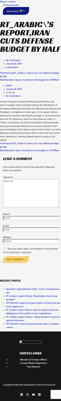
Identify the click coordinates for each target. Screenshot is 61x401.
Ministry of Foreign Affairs (33, 359)
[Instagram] (27, 395)
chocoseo (51, 385)
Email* (6, 225)
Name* (6, 214)
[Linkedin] (39, 395)
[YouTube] (33, 395)
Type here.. (8, 177)
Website (7, 237)
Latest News (12, 67)
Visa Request (33, 366)
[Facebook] (21, 395)
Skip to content (7, 1)
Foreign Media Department (33, 363)
